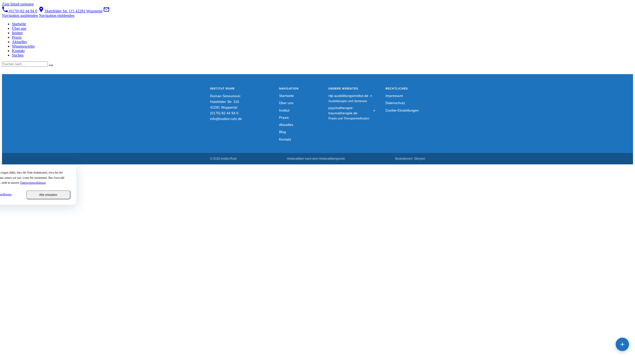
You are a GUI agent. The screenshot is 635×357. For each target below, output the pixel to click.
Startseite (286, 96)
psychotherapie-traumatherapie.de (342, 110)
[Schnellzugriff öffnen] (622, 344)
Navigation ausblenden (20, 15)
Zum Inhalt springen (18, 4)
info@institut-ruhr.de (226, 119)
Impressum (394, 96)
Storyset (419, 158)
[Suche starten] (51, 65)
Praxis (284, 117)
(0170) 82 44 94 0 (22, 11)
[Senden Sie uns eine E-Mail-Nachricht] (106, 11)
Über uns (286, 103)
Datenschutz (395, 103)
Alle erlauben (48, 194)
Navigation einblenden (56, 15)
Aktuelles (286, 125)
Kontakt (285, 139)
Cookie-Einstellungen (402, 110)
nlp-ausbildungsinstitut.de (348, 96)
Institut (284, 110)
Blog (282, 132)
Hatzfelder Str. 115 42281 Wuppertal (73, 11)
